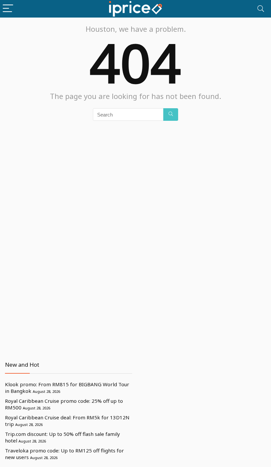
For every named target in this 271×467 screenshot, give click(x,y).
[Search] (261, 9)
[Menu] (8, 9)
